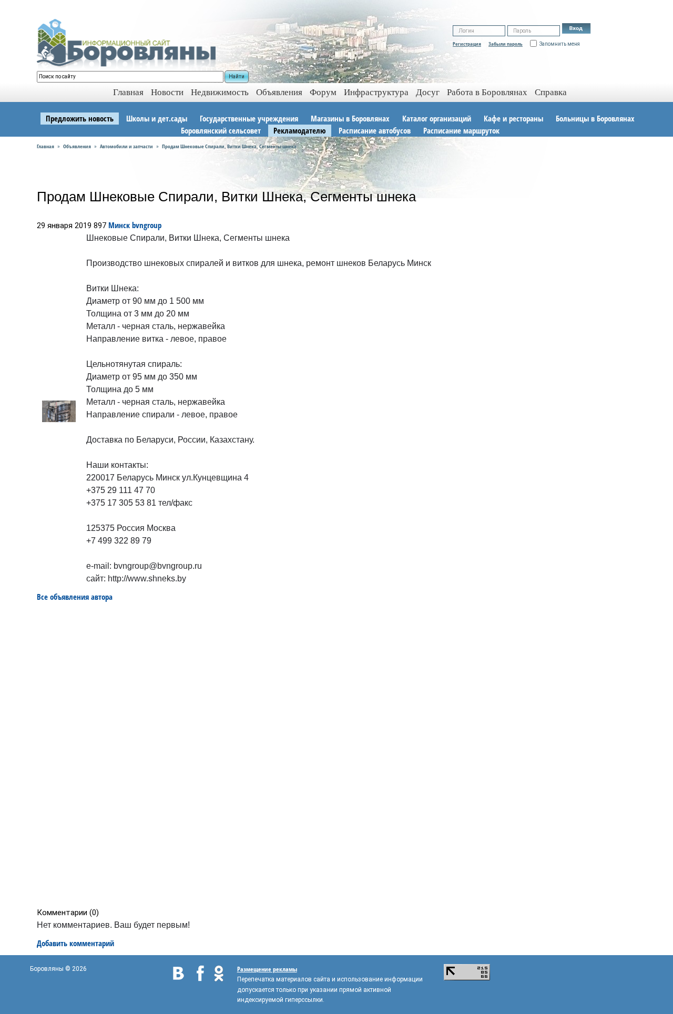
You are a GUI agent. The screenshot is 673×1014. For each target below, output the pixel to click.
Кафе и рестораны (513, 118)
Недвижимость (220, 92)
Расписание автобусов (375, 130)
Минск (119, 225)
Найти (236, 76)
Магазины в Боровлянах (350, 118)
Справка (551, 92)
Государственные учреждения (249, 118)
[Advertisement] (340, 754)
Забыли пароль (505, 43)
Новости (167, 92)
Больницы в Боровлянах (595, 118)
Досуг (428, 92)
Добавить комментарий (75, 943)
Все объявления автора (75, 596)
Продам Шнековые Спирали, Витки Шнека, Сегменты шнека (229, 146)
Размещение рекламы (267, 969)
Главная (45, 146)
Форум (323, 92)
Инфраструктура (376, 92)
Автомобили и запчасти (126, 146)
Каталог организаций (436, 118)
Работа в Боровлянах (487, 92)
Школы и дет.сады (156, 118)
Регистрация (467, 43)
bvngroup (146, 225)
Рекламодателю (299, 130)
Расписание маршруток (461, 130)
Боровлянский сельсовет (221, 130)
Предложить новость (80, 118)
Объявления (279, 92)
